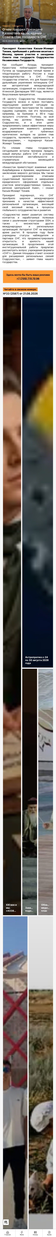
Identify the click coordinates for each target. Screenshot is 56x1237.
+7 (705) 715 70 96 (28, 278)
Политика (6, 26)
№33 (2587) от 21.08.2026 (20, 293)
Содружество (17, 26)
